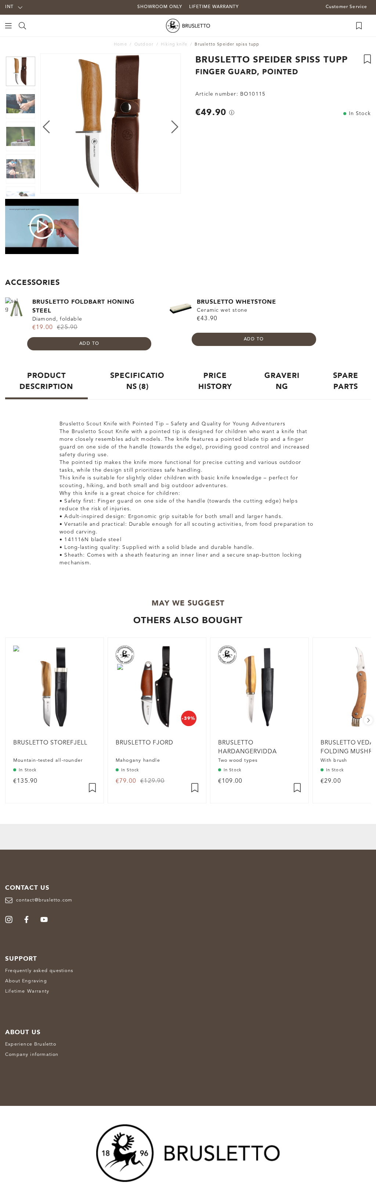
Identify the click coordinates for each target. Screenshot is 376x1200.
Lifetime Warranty (27, 991)
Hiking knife (174, 45)
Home (120, 45)
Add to (89, 344)
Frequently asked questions (39, 970)
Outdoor (143, 45)
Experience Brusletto (30, 1044)
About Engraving (26, 981)
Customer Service (347, 7)
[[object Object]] (231, 112)
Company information (32, 1054)
